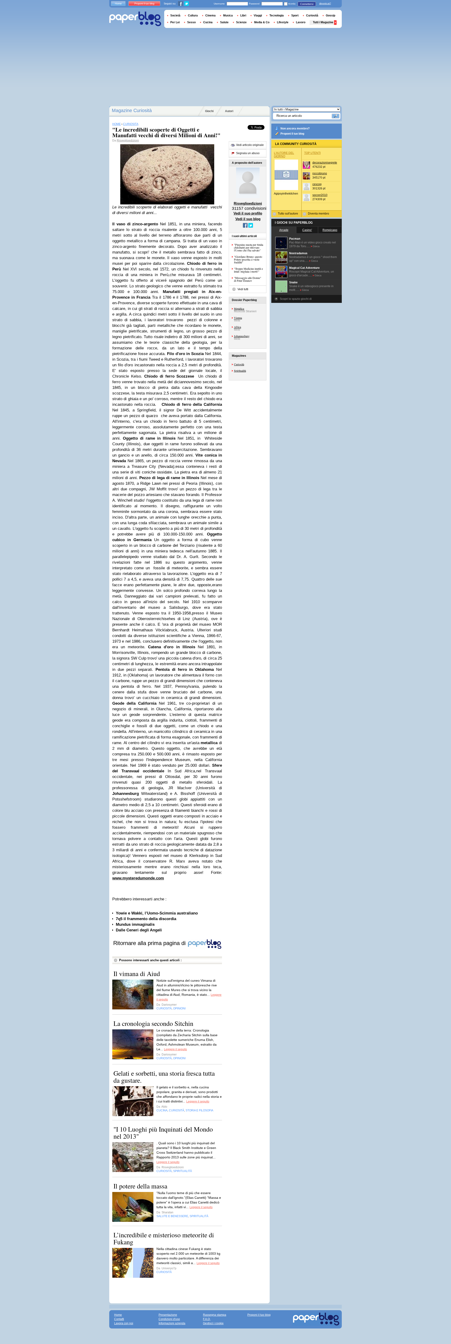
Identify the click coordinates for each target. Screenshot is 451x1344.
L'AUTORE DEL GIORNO (284, 154)
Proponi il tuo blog (292, 133)
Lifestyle (282, 22)
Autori (229, 111)
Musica (228, 15)
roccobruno (319, 173)
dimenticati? (325, 3)
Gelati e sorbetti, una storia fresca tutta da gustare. (164, 1077)
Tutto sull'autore (288, 213)
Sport (295, 15)
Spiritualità (240, 370)
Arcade (283, 230)
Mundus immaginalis (135, 924)
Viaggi (258, 15)
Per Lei (175, 22)
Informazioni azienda (172, 1323)
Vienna (238, 318)
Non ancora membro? (295, 128)
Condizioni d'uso (169, 1319)
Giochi (209, 111)
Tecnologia (276, 15)
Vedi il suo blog (247, 219)
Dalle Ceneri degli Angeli (139, 930)
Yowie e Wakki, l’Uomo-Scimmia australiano (157, 913)
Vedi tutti (242, 289)
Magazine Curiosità (132, 110)
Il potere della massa (140, 1185)
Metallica (239, 308)
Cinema (210, 15)
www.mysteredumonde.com (138, 878)
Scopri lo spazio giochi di (296, 299)
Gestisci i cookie (213, 1323)
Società (175, 15)
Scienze (241, 22)
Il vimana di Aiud (136, 973)
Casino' (307, 230)
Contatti (119, 1319)
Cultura (193, 15)
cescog (317, 184)
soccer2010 (319, 195)
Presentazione (168, 1315)
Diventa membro (318, 213)
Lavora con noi (123, 1323)
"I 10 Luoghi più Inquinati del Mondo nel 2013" (163, 1133)
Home (118, 3)
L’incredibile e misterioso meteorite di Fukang (163, 1238)
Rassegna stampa (214, 1315)
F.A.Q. (206, 1319)
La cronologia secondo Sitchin (153, 1023)
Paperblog (135, 19)
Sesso (191, 22)
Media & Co (261, 22)
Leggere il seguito (175, 1049)
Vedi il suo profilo (247, 213)
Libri (243, 15)
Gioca (316, 246)
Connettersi (306, 4)
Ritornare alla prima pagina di (150, 943)
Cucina (208, 22)
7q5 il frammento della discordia (146, 919)
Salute (224, 22)
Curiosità (239, 364)
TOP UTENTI (312, 153)
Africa (237, 327)
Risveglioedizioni (128, 140)
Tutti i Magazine (323, 22)
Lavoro (300, 22)
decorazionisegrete (324, 162)
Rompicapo (330, 230)
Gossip (330, 15)
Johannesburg (241, 336)
